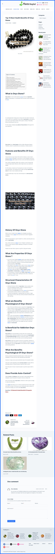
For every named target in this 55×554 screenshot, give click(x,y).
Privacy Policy (41, 28)
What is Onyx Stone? (10, 77)
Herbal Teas (32, 9)
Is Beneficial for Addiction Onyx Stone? (14, 85)
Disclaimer (41, 27)
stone (15, 234)
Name (8, 503)
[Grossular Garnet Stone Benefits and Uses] (15, 443)
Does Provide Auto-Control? (12, 88)
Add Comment (10, 508)
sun (13, 275)
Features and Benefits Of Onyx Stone (13, 78)
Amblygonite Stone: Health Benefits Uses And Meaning (14, 471)
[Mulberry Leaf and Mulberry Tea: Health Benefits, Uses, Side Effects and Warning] (30, 536)
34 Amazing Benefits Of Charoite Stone (36, 452)
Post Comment (11, 521)
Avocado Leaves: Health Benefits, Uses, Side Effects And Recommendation (11, 536)
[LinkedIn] (20, 415)
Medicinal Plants (9, 9)
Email (22, 503)
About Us (43, 9)
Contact (47, 9)
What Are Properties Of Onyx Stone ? (14, 81)
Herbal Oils (38, 9)
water (29, 272)
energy (28, 269)
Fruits (21, 9)
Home (30, 543)
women (22, 315)
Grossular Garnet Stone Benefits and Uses (12, 452)
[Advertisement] (20, 64)
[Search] (2, 3)
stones (21, 96)
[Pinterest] (16, 415)
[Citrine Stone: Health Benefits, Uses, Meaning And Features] (42, 536)
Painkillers (22, 316)
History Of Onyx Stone (11, 80)
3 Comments (36, 454)
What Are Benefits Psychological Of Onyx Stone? (16, 86)
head (9, 322)
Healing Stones (16, 9)
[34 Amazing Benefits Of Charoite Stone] (40, 443)
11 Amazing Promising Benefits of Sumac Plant (22, 535)
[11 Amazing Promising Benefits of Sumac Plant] (17, 536)
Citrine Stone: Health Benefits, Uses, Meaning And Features (48, 535)
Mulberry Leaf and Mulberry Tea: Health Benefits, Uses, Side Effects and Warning (36, 536)
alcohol (32, 343)
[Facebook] (7, 415)
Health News (26, 9)
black (8, 99)
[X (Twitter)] (11, 415)
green (25, 290)
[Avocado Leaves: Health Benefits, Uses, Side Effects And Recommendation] (4, 536)
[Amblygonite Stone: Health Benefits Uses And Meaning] (15, 463)
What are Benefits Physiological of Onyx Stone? (16, 84)
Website (36, 503)
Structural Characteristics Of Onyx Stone (14, 82)
